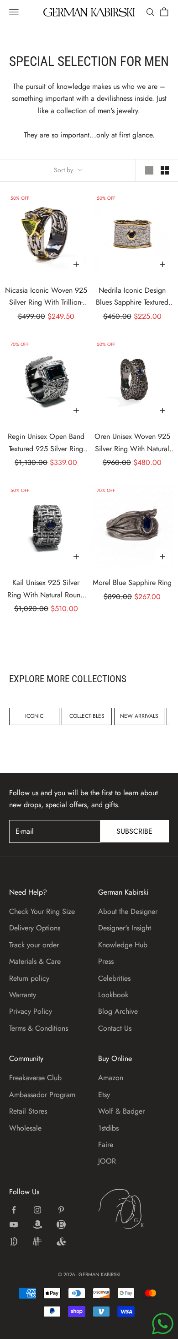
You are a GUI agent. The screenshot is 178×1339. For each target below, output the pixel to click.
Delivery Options (34, 928)
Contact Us (114, 1028)
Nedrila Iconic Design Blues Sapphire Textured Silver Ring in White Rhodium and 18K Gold (132, 297)
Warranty (22, 994)
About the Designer (127, 911)
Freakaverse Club (35, 1077)
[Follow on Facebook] (13, 1209)
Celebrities (114, 978)
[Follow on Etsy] (61, 1224)
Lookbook (113, 994)
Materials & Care (35, 961)
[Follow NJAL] (37, 1241)
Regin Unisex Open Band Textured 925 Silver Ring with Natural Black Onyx (46, 443)
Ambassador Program (42, 1094)
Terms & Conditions (38, 1028)
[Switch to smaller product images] (165, 170)
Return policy (29, 978)
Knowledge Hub (122, 945)
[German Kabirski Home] (133, 1209)
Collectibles (87, 716)
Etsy (104, 1094)
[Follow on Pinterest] (61, 1209)
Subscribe (134, 831)
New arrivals (139, 716)
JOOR (107, 1161)
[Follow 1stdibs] (13, 1241)
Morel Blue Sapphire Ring (132, 582)
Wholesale (25, 1128)
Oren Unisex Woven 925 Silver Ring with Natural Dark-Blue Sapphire (132, 443)
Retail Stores (28, 1111)
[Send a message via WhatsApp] (162, 1323)
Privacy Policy (30, 1011)
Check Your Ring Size (42, 911)
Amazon (110, 1077)
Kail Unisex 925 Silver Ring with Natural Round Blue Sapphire (45, 589)
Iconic (34, 716)
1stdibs (108, 1128)
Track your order (34, 945)
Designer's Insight (124, 928)
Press (106, 961)
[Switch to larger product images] (149, 170)
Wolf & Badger (121, 1111)
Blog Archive (118, 1011)
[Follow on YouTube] (13, 1224)
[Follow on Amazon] (37, 1224)
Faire (105, 1144)
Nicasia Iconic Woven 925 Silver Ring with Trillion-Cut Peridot (46, 297)
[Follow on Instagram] (37, 1209)
